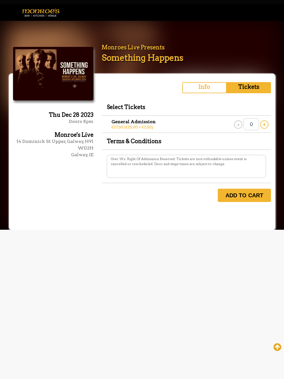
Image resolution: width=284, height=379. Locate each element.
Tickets (248, 87)
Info (204, 87)
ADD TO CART (244, 195)
